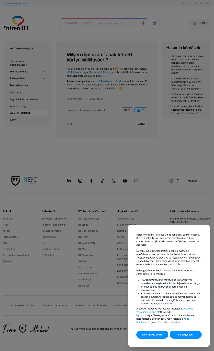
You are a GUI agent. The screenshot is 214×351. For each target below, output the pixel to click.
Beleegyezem (185, 334)
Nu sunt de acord (152, 334)
